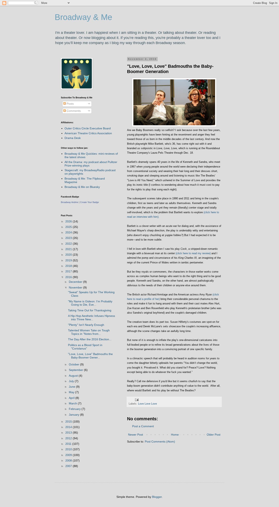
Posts (70, 103)
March (73, 403)
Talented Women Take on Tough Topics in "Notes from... (89, 332)
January (74, 414)
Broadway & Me (83, 17)
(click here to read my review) (193, 253)
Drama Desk (73, 138)
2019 (69, 260)
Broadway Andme (69, 202)
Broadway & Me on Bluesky (82, 187)
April (72, 397)
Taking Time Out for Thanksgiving (89, 310)
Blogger (157, 496)
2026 (69, 221)
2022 (69, 243)
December (76, 281)
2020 (69, 254)
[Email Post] (137, 399)
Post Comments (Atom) (160, 441)
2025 (69, 227)
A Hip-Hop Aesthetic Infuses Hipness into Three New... (91, 317)
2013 (69, 432)
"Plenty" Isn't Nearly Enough (86, 324)
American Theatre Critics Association (88, 133)
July (72, 381)
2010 (69, 449)
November (76, 287)
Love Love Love (147, 403)
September (76, 370)
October (74, 364)
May (72, 392)
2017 (69, 271)
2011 (68, 443)
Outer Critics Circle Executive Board (88, 128)
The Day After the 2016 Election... (90, 339)
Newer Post (135, 434)
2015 (69, 421)
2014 (69, 427)
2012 (69, 438)
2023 (69, 238)
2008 (69, 460)
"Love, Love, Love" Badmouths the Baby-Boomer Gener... (90, 355)
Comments (73, 110)
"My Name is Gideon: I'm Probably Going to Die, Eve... (90, 303)
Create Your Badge (89, 202)
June (72, 386)
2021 (69, 249)
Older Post (213, 434)
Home (175, 434)
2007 (69, 466)
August (74, 375)
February (75, 408)
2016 (69, 277)
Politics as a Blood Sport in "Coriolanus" (85, 346)
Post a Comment (143, 426)
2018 (69, 265)
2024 (69, 232)
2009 (69, 455)
